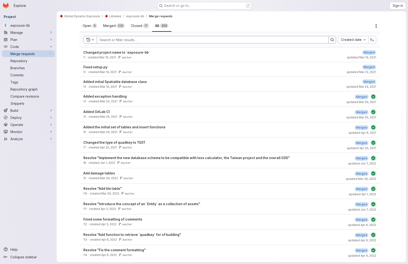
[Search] (332, 39)
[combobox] (353, 39)
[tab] (90, 26)
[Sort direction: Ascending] (372, 39)
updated (361, 57)
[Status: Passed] (373, 97)
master (127, 57)
